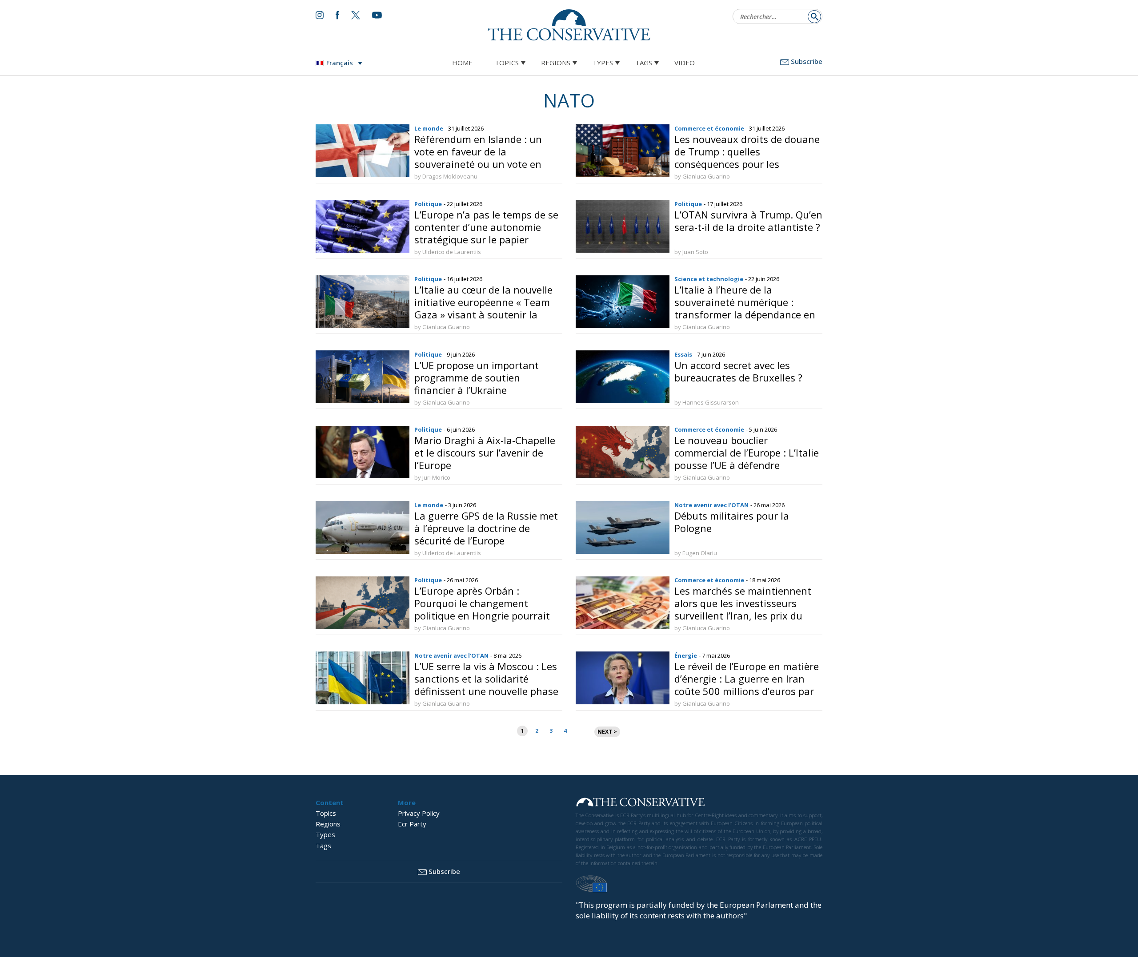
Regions (555, 62)
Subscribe (806, 61)
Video (684, 62)
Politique (428, 204)
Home (462, 62)
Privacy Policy (419, 813)
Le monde (428, 128)
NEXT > (607, 731)
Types (603, 62)
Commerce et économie (709, 128)
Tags (643, 62)
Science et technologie (708, 279)
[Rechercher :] (774, 17)
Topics (507, 62)
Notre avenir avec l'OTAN (711, 505)
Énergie (685, 655)
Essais (683, 354)
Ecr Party (412, 823)
